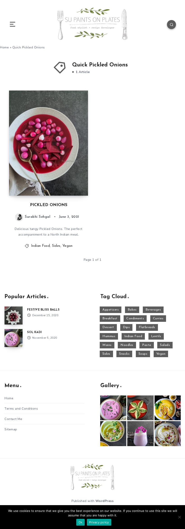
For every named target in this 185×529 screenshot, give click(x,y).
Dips (126, 327)
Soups (143, 354)
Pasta (146, 345)
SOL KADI (34, 332)
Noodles (126, 345)
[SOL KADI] (14, 338)
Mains (107, 345)
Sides (56, 246)
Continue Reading (72, 183)
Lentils (156, 336)
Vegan (67, 246)
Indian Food (40, 246)
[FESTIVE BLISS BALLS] (14, 316)
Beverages (153, 309)
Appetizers (110, 309)
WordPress (104, 501)
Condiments (135, 318)
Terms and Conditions (21, 408)
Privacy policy (99, 522)
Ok (81, 522)
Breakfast (110, 318)
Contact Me (13, 419)
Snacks (124, 354)
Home (9, 398)
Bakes (132, 309)
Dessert (108, 327)
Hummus (108, 336)
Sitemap (11, 429)
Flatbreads (147, 327)
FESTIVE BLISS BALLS (43, 309)
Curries (158, 318)
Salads (165, 345)
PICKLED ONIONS (48, 205)
